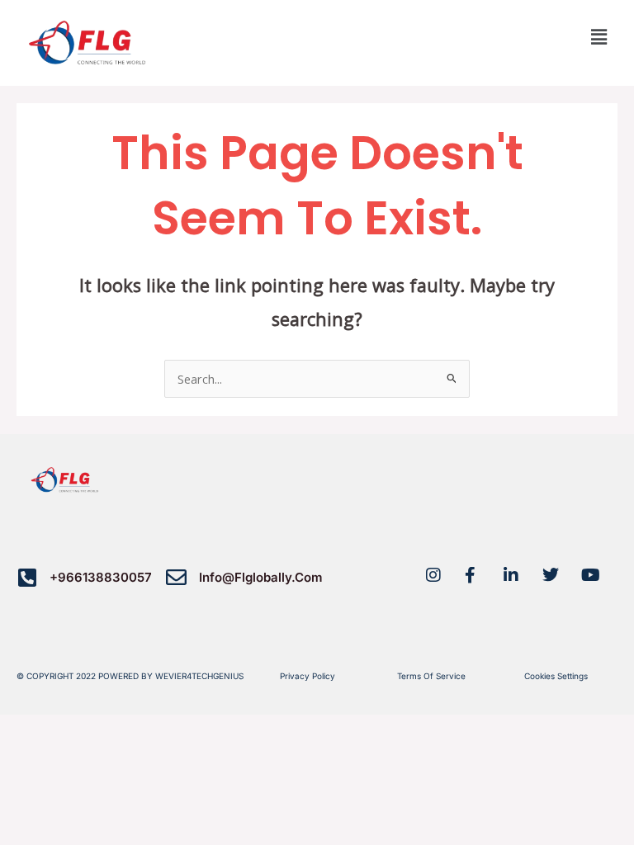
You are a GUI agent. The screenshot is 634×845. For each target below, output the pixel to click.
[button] (599, 36)
